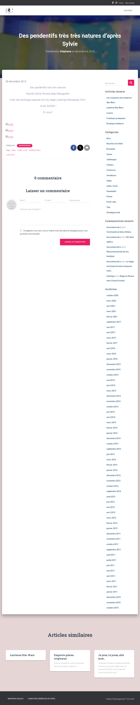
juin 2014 (111, 412)
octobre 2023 (112, 295)
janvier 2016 (112, 359)
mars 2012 (111, 518)
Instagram (116, 3)
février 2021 (112, 317)
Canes (109, 154)
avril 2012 (111, 512)
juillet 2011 (111, 560)
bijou (14, 150)
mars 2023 (111, 301)
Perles (109, 196)
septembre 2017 (114, 322)
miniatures (111, 175)
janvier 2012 (112, 528)
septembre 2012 (114, 491)
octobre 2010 (112, 608)
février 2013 (112, 465)
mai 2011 (111, 571)
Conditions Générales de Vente (41, 699)
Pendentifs (111, 191)
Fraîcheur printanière (116, 118)
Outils (109, 181)
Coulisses (111, 170)
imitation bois (35, 150)
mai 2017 (111, 327)
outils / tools (112, 186)
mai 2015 (111, 380)
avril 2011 (111, 576)
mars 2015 (111, 391)
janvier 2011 (112, 592)
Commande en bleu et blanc (119, 232)
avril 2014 (111, 417)
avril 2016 (111, 348)
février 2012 (112, 523)
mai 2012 (111, 507)
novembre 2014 (113, 401)
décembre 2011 (114, 534)
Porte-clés (111, 202)
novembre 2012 (113, 481)
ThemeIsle (129, 699)
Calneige (110, 276)
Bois (109, 138)
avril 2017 (111, 332)
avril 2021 (111, 306)
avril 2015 (111, 385)
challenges (111, 159)
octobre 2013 (112, 444)
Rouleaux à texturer (115, 123)
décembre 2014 (114, 396)
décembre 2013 (114, 438)
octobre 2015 (112, 375)
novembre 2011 (113, 539)
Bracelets (111, 149)
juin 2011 (111, 565)
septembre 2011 (114, 550)
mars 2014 (111, 422)
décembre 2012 (114, 475)
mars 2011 (111, 581)
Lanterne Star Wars (115, 108)
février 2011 (112, 587)
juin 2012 (111, 502)
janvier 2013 (112, 470)
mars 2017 (111, 338)
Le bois (110, 113)
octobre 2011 (112, 544)
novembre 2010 (113, 602)
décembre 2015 (114, 364)
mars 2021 (111, 311)
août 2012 (111, 497)
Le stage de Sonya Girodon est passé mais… (120, 266)
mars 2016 (111, 354)
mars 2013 (111, 460)
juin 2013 (111, 454)
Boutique (128, 11)
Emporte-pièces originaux (64, 656)
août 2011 (111, 555)
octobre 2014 (112, 407)
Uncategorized (24, 145)
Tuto (108, 207)
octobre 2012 (112, 486)
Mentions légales (15, 699)
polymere (10, 155)
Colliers (110, 165)
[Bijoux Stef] (9, 10)
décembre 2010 (114, 597)
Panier (121, 3)
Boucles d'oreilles (115, 144)
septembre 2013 (114, 449)
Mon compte (129, 3)
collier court (22, 150)
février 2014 (112, 428)
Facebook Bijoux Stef (113, 3)
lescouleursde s (114, 227)
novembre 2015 (113, 369)
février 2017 (112, 343)
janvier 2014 (112, 433)
